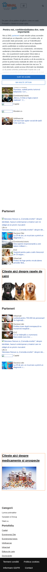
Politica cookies (31, 562)
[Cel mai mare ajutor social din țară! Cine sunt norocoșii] (7, 121)
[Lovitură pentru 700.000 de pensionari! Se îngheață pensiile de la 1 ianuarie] (7, 319)
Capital (5, 530)
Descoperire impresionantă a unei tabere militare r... (27, 245)
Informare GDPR (11, 568)
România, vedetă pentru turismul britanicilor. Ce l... (26, 90)
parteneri (15, 35)
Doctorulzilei (7, 556)
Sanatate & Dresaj (9, 517)
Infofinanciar (7, 543)
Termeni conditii (11, 562)
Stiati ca (5, 521)
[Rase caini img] (19, 299)
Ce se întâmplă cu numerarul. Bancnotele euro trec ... (25, 336)
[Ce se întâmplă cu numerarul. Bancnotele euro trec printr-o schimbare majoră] (7, 335)
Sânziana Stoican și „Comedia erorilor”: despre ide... (23, 230)
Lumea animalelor (9, 513)
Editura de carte (8, 551)
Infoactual (6, 547)
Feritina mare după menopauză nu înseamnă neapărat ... (27, 327)
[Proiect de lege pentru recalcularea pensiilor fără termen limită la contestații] (7, 261)
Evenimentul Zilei (9, 534)
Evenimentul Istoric (10, 539)
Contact (29, 568)
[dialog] (23, 56)
